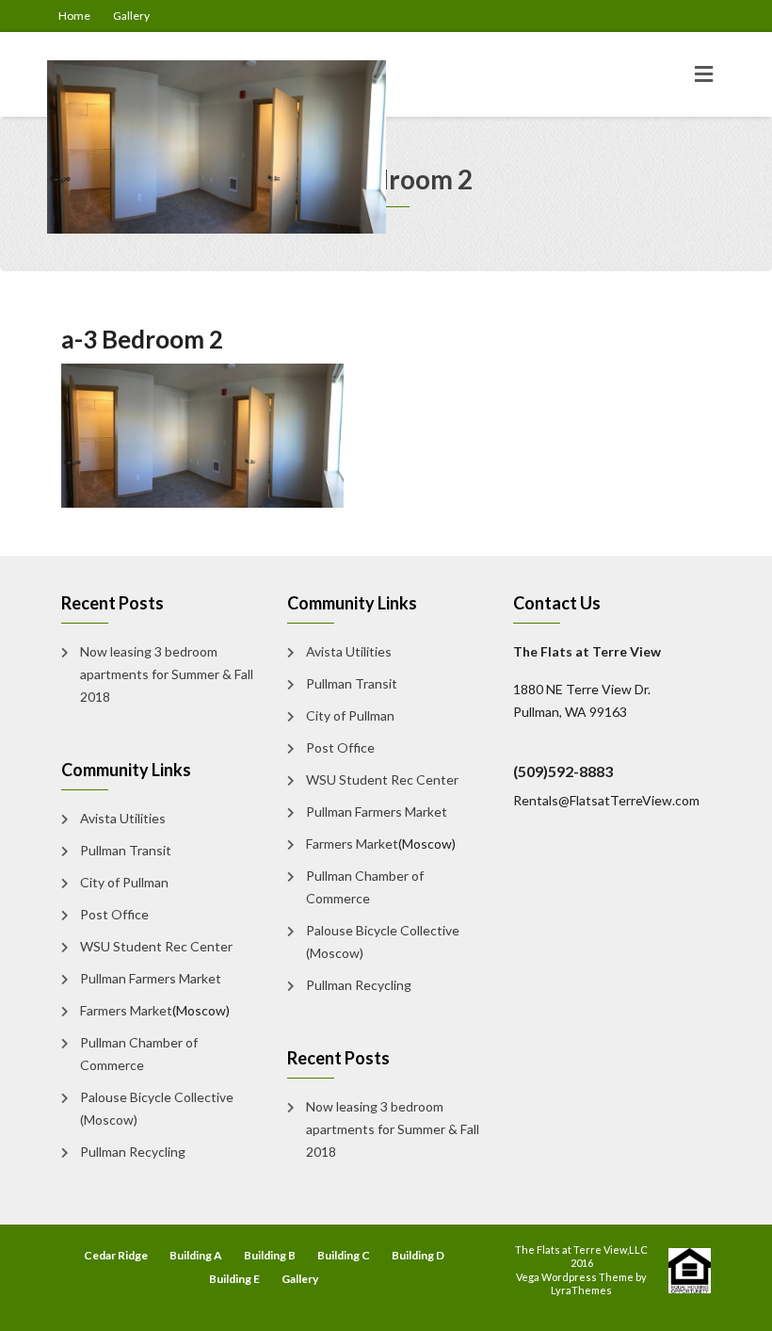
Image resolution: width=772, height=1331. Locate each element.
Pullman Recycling (132, 1152)
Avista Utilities (123, 818)
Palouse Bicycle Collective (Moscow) (156, 1108)
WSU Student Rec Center (156, 946)
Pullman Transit (125, 850)
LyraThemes (581, 1290)
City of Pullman (124, 882)
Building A (195, 1255)
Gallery (131, 15)
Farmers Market (126, 1010)
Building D (418, 1255)
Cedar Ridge (116, 1255)
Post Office (114, 914)
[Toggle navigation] (704, 74)
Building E (234, 1279)
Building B (270, 1255)
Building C (343, 1255)
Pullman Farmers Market (150, 978)
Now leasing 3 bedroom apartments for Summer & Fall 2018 (166, 674)
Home (74, 15)
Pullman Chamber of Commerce (139, 1053)
